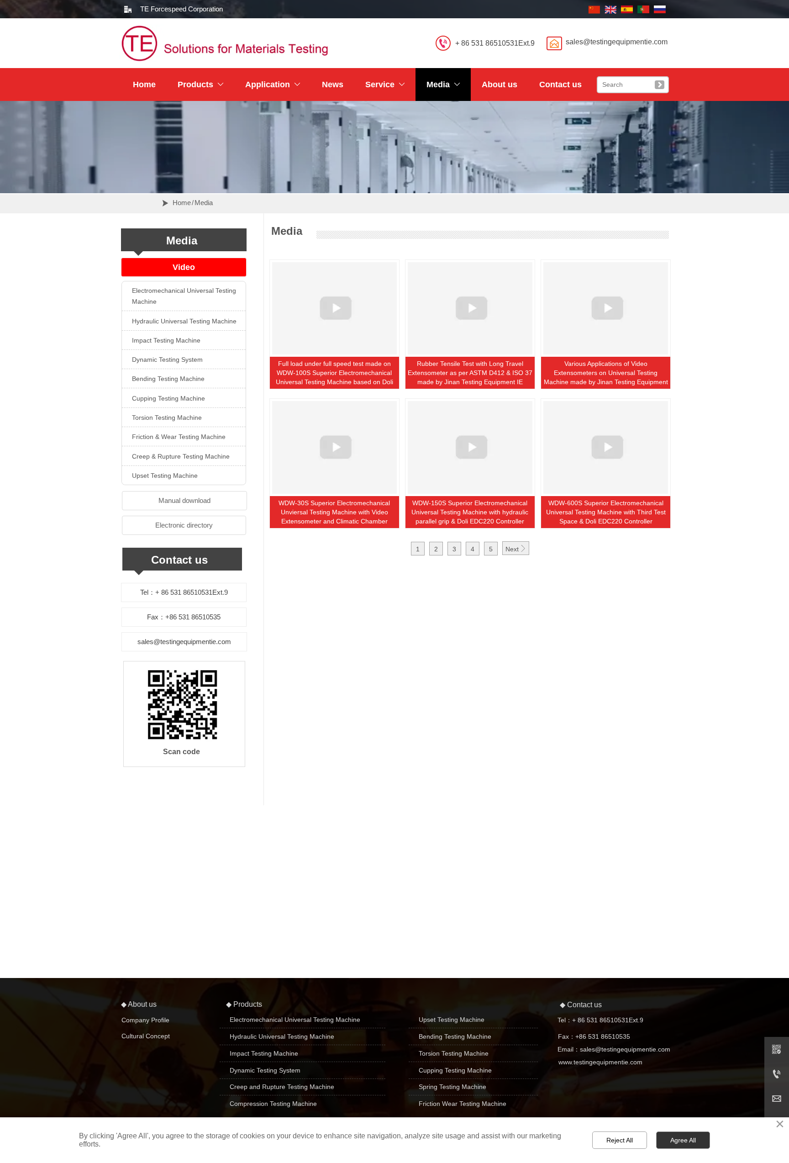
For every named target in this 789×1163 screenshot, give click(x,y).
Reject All (619, 1140)
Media (204, 202)
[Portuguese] (643, 7)
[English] (610, 7)
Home (182, 202)
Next (515, 549)
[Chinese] (594, 7)
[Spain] (627, 7)
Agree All (683, 1140)
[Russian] (660, 7)
